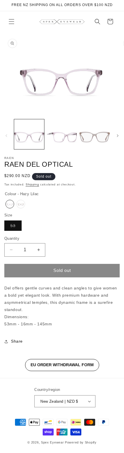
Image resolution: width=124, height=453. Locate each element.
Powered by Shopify (81, 442)
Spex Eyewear (52, 442)
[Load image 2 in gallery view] (62, 134)
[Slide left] (6, 135)
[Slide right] (117, 135)
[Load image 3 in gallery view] (95, 134)
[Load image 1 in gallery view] (29, 134)
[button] (11, 21)
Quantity (11, 238)
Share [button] (17, 341)
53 (16, 227)
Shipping (32, 184)
